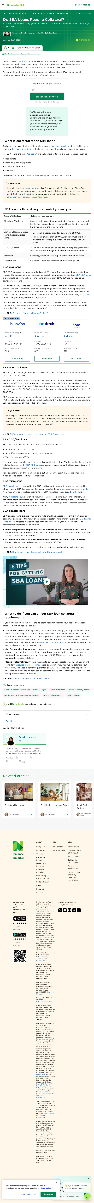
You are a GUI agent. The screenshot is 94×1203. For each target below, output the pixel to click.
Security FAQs (59, 850)
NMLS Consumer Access (45, 1002)
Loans (24, 14)
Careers (39, 854)
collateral (32, 154)
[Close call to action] (89, 1178)
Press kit (40, 889)
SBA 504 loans (33, 465)
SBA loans (22, 61)
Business (13, 14)
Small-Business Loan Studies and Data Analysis (25, 690)
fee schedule (50, 1094)
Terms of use (73, 847)
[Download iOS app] (19, 918)
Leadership (41, 850)
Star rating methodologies (43, 877)
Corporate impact (40, 858)
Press (38, 885)
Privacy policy (74, 856)
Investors (40, 892)
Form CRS (40, 1084)
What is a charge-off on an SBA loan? (30, 678)
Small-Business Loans (53, 695)
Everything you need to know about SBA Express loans (39, 434)
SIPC (43, 1074)
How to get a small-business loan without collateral (37, 552)
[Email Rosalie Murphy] (20, 740)
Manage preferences (28, 1194)
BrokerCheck (41, 1098)
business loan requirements (74, 489)
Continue (48, 1194)
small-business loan (60, 146)
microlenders (15, 497)
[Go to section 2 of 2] (48, 821)
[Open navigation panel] (3, 5)
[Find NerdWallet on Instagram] (69, 910)
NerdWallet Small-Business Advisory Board (70, 690)
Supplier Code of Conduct (74, 851)
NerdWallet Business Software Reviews (21, 695)
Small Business (73, 695)
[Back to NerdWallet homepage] (4, 13)
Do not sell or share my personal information (74, 876)
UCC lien (86, 294)
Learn (33, 14)
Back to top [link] (11, 721)
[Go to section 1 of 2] (45, 821)
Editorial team (42, 882)
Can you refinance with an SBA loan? (30, 313)
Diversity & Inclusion (41, 865)
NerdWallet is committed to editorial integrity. (22, 54)
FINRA (38, 1074)
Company (40, 847)
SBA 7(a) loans (83, 275)
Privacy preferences (73, 867)
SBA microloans (10, 486)
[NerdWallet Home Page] (15, 5)
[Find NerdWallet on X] (60, 910)
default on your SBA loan (53, 642)
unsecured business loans (26, 665)
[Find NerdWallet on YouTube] (65, 910)
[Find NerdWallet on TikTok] (79, 910)
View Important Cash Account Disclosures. (45, 1115)
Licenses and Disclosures (44, 960)
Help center (58, 847)
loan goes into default (22, 149)
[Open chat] (87, 1196)
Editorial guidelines (40, 871)
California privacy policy (74, 861)
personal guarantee (31, 188)
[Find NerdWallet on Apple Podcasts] (74, 910)
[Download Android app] (19, 935)
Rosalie (26, 737)
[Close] (91, 1183)
